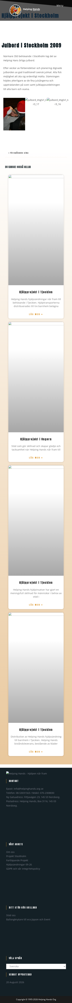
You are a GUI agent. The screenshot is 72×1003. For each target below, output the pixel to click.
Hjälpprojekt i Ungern (36, 439)
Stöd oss (11, 915)
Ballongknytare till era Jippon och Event (28, 919)
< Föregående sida (18, 153)
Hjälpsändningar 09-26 (19, 864)
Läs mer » (36, 314)
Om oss (10, 852)
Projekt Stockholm (16, 856)
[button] (6, 114)
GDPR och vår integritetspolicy (23, 868)
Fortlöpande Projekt (17, 860)
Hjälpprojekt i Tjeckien (36, 292)
